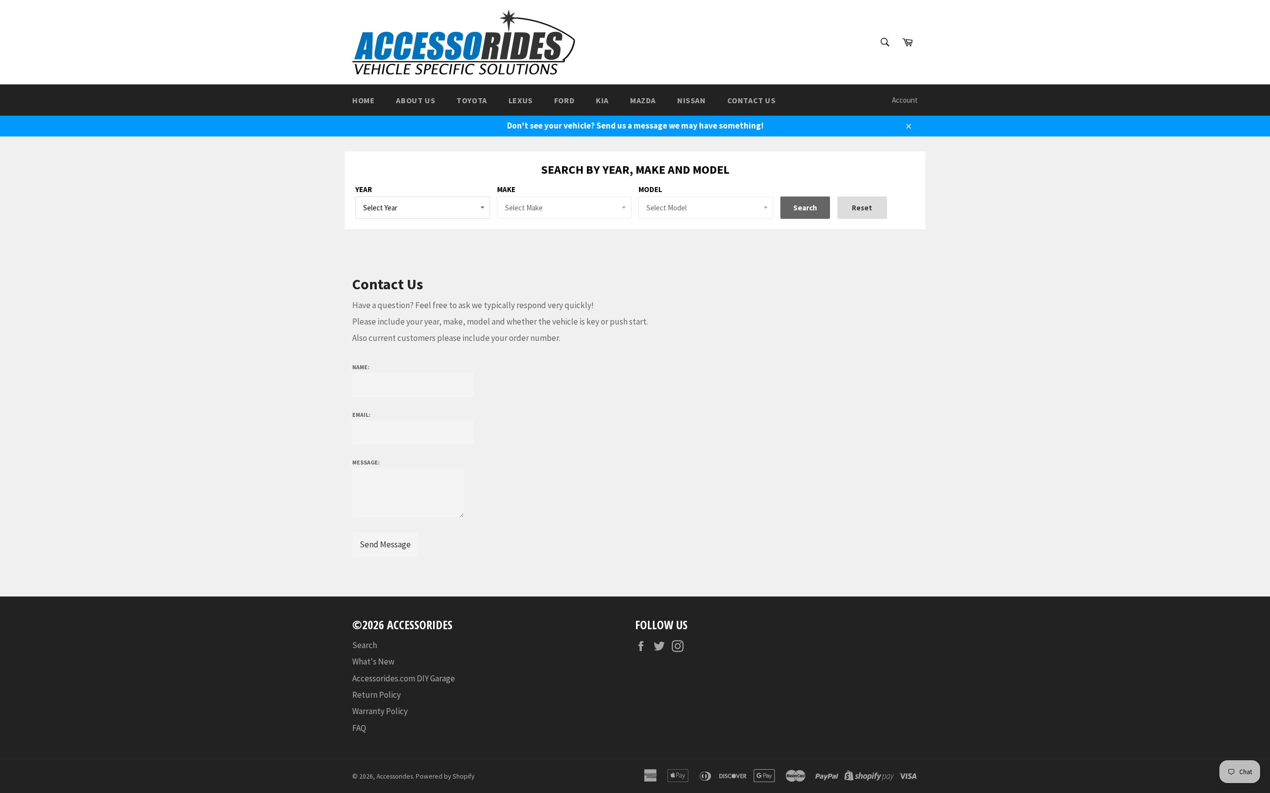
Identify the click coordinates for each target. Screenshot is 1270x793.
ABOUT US (415, 100)
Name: (361, 367)
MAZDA (643, 100)
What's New (373, 661)
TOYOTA (471, 100)
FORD (564, 100)
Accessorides (395, 776)
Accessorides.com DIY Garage (403, 678)
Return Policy (376, 694)
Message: (366, 462)
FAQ (359, 728)
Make (506, 189)
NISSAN (691, 100)
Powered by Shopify (445, 776)
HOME (363, 100)
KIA (602, 100)
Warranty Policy (380, 711)
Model (650, 189)
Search (364, 645)
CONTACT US (751, 100)
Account (905, 100)
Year (363, 189)
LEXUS (520, 100)
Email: (361, 414)
